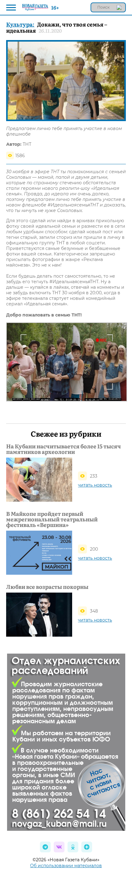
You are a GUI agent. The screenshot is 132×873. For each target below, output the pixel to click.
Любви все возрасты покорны (47, 586)
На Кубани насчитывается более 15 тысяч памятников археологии (63, 449)
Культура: (20, 24)
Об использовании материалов (66, 865)
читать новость (95, 485)
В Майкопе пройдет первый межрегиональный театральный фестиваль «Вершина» (52, 519)
